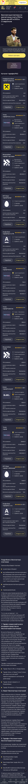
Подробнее (22, 2)
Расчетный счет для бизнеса (8, 7)
